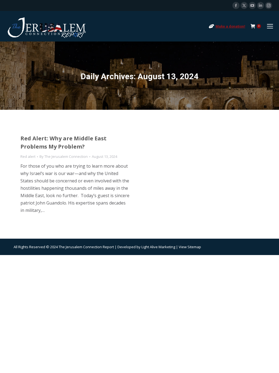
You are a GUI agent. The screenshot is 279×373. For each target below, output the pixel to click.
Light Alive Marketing (158, 246)
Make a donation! (230, 26)
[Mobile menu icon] (270, 26)
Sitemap (194, 246)
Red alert (27, 156)
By (64, 156)
